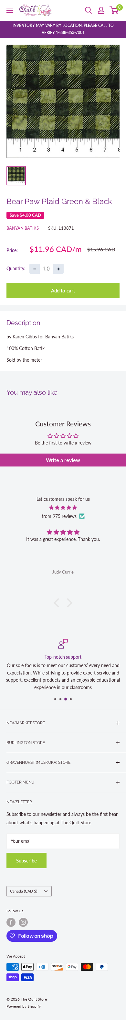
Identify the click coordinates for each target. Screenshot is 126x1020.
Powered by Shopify (23, 1006)
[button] (58, 602)
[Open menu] (9, 10)
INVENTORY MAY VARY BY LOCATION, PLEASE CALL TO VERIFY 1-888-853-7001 (63, 29)
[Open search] (88, 10)
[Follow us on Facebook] (11, 922)
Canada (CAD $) (23, 891)
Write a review (63, 460)
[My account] (101, 10)
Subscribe (26, 860)
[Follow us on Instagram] (23, 922)
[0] (114, 10)
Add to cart (63, 290)
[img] (63, 507)
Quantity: (16, 268)
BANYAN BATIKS (22, 228)
